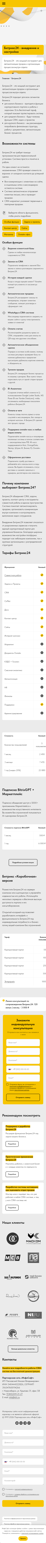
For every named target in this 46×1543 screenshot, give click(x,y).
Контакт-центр (10, 1164)
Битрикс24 (16, 1014)
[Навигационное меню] (3, 3)
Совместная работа (12, 1511)
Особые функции (11, 1158)
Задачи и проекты (32, 1158)
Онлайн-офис (24, 1170)
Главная (5, 1014)
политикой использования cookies (32, 1533)
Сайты (24, 1164)
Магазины (8, 1170)
